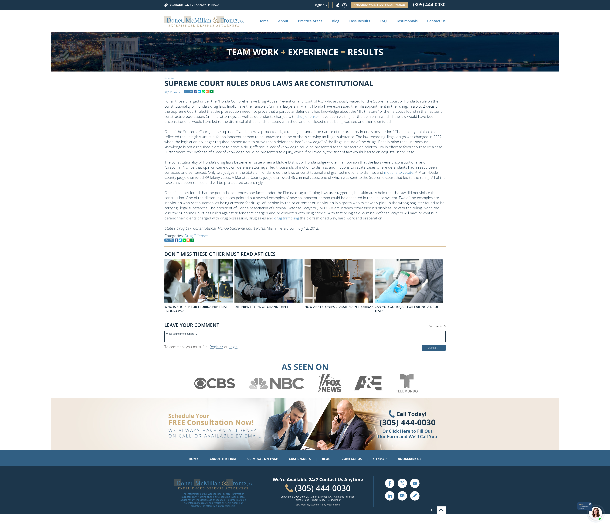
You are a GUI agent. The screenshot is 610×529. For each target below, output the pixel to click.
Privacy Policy (318, 499)
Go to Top (441, 510)
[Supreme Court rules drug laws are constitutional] (195, 91)
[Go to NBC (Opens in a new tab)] (276, 392)
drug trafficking (286, 218)
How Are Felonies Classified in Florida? (339, 307)
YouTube (415, 483)
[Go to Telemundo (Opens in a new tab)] (406, 392)
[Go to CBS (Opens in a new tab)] (214, 392)
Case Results (359, 20)
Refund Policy (334, 499)
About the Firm (223, 459)
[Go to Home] (204, 25)
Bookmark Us (409, 459)
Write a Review (337, 5)
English (319, 5)
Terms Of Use (302, 499)
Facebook (389, 483)
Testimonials (407, 20)
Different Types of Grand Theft (261, 307)
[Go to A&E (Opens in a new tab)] (368, 392)
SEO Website (302, 504)
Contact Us (436, 20)
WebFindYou (333, 504)
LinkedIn (389, 496)
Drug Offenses (197, 235)
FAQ (383, 20)
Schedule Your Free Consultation (379, 5)
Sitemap (380, 459)
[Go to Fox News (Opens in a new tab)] (329, 392)
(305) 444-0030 (429, 4)
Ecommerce (316, 504)
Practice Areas (310, 20)
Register (216, 346)
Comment (434, 347)
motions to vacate (398, 172)
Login (233, 346)
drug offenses (308, 116)
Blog (335, 20)
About (283, 20)
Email (402, 496)
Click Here (399, 431)
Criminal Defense (262, 459)
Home (263, 20)
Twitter (402, 483)
